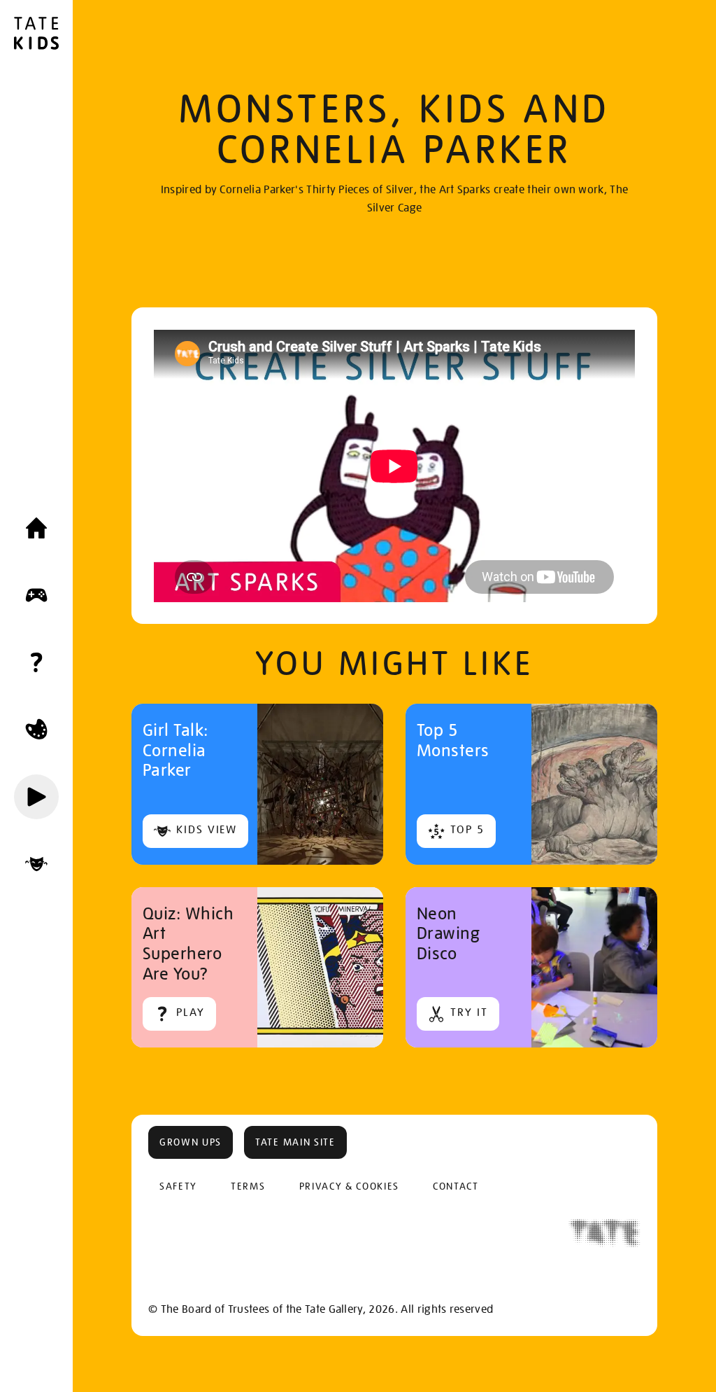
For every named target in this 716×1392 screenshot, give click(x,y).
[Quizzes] (36, 662)
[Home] (36, 528)
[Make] (36, 729)
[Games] (36, 595)
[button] (190, 1142)
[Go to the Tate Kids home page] (36, 35)
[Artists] (36, 864)
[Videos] (36, 796)
